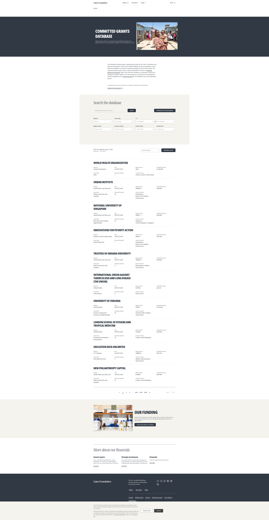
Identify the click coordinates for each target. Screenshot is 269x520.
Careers (147, 497)
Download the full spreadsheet (164, 110)
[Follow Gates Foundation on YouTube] (171, 481)
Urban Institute (103, 182)
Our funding (146, 412)
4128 (136, 392)
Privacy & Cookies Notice (120, 514)
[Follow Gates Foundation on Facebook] (161, 481)
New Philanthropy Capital (110, 368)
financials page (128, 76)
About (95, 8)
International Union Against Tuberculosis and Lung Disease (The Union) (112, 278)
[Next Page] (149, 392)
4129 (141, 392)
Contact (131, 497)
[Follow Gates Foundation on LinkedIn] (164, 481)
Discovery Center (157, 497)
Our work (139, 490)
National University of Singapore (108, 207)
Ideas (146, 490)
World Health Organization (111, 163)
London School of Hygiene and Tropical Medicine (112, 323)
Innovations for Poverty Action (113, 230)
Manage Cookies (147, 510)
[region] (134, 510)
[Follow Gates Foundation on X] (158, 481)
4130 (145, 392)
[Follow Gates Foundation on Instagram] (168, 481)
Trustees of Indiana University (112, 253)
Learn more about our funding (145, 424)
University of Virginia (107, 301)
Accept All (158, 510)
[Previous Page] (119, 392)
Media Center (139, 497)
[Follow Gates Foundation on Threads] (158, 484)
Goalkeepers (132, 500)
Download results (167, 150)
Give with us (168, 497)
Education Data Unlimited (109, 347)
